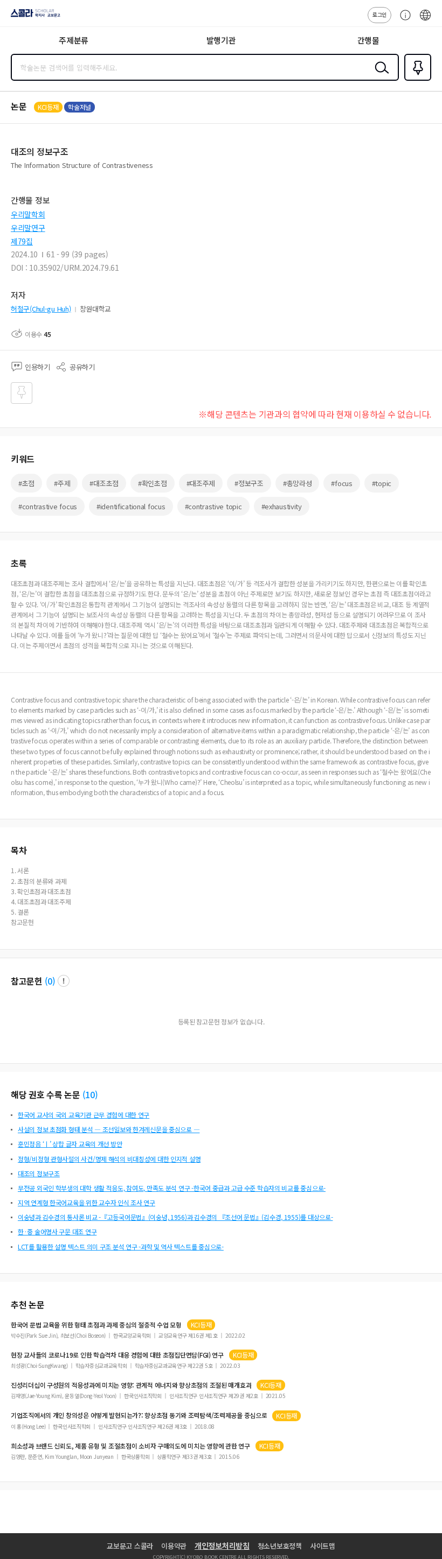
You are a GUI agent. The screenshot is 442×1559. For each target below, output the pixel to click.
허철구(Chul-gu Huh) (41, 309)
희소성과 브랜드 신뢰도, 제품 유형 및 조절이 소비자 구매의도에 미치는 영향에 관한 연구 (130, 1446)
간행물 (368, 40)
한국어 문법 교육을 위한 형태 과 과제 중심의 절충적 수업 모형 (96, 1325)
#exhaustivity (281, 506)
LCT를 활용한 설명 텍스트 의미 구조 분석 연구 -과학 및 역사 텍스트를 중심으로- (121, 1246)
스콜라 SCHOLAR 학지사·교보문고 (33, 16)
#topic (381, 483)
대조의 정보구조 (39, 1173)
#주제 (62, 483)
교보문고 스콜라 (130, 1546)
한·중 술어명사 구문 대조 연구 (57, 1231)
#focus (341, 483)
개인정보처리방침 (222, 1545)
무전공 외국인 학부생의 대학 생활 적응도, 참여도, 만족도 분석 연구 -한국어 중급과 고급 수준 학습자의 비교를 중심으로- (172, 1187)
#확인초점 (152, 483)
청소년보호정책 (280, 1546)
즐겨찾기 (415, 80)
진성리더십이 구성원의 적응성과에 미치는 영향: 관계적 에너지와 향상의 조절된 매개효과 (131, 1385)
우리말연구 (28, 227)
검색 (379, 75)
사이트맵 (322, 1546)
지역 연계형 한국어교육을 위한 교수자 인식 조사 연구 (86, 1202)
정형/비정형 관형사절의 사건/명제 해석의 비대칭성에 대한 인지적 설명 (109, 1158)
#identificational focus (130, 506)
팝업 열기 (64, 981)
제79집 (22, 241)
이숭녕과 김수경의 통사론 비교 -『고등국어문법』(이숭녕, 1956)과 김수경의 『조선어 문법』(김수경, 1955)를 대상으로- (175, 1216)
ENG (425, 20)
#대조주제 (201, 483)
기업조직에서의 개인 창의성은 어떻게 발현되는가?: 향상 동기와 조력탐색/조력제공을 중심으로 (139, 1415)
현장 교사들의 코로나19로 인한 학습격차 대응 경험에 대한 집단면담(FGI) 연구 (117, 1355)
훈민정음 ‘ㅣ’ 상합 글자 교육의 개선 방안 (70, 1143)
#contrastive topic (213, 506)
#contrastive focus (47, 506)
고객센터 (402, 20)
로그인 (379, 14)
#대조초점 (104, 483)
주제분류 (73, 40)
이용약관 (174, 1546)
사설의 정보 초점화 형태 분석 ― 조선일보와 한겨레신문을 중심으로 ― (108, 1129)
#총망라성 (297, 483)
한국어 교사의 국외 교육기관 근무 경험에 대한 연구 (83, 1114)
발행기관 (221, 40)
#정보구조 (249, 483)
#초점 (26, 483)
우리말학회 (28, 214)
